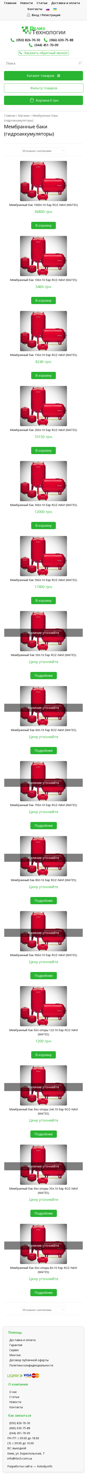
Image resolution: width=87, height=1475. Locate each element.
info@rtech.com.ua (19, 1458)
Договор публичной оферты (29, 1360)
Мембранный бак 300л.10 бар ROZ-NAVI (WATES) (43, 505)
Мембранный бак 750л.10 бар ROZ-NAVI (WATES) (43, 805)
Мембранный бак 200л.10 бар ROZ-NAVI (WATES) (43, 430)
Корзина (47, 100)
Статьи (42, 3)
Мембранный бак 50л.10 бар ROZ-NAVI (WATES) (43, 655)
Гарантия (15, 1345)
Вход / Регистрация (46, 15)
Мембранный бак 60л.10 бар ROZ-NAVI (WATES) (43, 730)
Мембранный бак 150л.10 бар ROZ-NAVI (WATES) (43, 355)
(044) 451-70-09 (46, 45)
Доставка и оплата (65, 3)
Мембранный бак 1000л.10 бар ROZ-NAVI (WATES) (43, 205)
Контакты (35, 9)
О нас (13, 1392)
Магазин (24, 115)
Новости (26, 3)
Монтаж (15, 1355)
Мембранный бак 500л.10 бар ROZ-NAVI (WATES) (43, 580)
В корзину (43, 225)
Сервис (14, 1350)
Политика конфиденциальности (31, 1365)
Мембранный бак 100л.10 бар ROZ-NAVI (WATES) (43, 280)
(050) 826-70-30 (28, 40)
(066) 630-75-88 (61, 40)
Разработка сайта (19, 1466)
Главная (10, 3)
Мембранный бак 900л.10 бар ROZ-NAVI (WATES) (43, 955)
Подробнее (44, 675)
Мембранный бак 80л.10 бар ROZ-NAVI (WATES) (43, 880)
